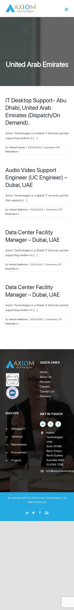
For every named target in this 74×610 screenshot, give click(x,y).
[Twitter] (50, 424)
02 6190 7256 (54, 464)
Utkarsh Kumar (17, 147)
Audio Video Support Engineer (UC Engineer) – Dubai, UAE (36, 177)
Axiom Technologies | (50, 498)
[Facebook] (58, 424)
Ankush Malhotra (18, 209)
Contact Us (47, 391)
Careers (45, 386)
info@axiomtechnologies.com (57, 471)
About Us (46, 377)
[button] (19, 429)
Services (45, 381)
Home (43, 372)
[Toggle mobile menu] (67, 9)
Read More (11, 151)
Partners (45, 396)
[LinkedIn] (43, 424)
